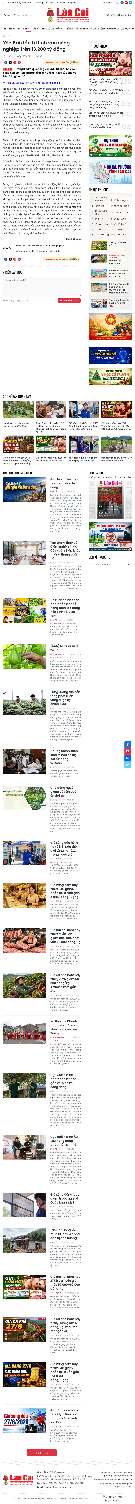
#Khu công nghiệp (55, 245)
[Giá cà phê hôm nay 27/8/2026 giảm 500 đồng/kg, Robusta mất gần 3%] (24, 1329)
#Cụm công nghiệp (25, 251)
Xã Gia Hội (119, 229)
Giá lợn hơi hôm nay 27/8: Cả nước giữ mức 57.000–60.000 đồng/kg (65, 1283)
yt (126, 2)
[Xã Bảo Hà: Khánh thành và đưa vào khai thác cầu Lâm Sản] (24, 1031)
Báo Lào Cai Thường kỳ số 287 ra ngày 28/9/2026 (109, 509)
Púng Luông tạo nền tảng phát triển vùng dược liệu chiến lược (65, 698)
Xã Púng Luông (121, 212)
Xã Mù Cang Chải (101, 212)
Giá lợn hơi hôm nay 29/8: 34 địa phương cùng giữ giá (106, 114)
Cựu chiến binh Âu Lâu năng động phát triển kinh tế (64, 1141)
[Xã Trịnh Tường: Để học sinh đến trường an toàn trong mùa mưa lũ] (99, 287)
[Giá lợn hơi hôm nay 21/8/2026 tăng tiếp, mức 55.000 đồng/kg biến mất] (110, 63)
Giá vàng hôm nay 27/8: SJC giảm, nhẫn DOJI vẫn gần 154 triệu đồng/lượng (64, 1372)
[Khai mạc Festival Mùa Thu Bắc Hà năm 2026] (99, 273)
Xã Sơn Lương (102, 234)
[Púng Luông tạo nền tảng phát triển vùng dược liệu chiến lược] (24, 702)
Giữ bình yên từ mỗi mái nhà (118, 259)
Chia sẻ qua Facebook (5, 62)
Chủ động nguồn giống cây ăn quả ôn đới (63, 792)
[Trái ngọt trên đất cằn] (99, 245)
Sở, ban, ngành (121, 200)
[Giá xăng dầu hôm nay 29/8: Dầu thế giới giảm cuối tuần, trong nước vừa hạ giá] (84, 411)
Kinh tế (28, 28)
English (109, 2)
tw (127, 764)
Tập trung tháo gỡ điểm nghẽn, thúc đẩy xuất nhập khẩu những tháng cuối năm (65, 551)
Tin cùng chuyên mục (17, 472)
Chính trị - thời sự (16, 28)
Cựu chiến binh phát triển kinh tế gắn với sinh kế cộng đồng (63, 1081)
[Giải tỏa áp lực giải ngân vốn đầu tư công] (24, 489)
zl (130, 2)
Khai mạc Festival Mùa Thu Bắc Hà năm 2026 (118, 273)
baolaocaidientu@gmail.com (58, 1487)
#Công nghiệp (35, 245)
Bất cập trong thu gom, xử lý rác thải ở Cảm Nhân (116, 459)
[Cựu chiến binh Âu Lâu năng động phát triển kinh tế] (24, 1147)
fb (122, 2)
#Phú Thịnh (55, 251)
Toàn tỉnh (100, 205)
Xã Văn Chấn (120, 234)
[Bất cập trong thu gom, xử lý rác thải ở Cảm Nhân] (116, 445)
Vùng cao (96, 477)
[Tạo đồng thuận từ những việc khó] (99, 303)
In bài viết (14, 62)
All (133, 28)
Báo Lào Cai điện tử (67, 15)
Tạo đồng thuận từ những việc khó (119, 301)
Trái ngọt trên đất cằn (118, 244)
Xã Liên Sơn (100, 229)
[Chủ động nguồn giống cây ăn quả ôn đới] (24, 798)
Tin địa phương (99, 189)
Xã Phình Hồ (120, 224)
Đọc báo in (125, 28)
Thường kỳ (110, 477)
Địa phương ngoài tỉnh (101, 199)
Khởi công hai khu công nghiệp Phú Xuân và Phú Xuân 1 (105, 126)
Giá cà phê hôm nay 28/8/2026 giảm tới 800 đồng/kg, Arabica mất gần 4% (65, 983)
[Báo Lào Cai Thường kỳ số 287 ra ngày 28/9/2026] (110, 499)
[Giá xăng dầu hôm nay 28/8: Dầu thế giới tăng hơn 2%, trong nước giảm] (24, 853)
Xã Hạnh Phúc (102, 224)
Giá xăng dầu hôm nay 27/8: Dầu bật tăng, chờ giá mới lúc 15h (106, 92)
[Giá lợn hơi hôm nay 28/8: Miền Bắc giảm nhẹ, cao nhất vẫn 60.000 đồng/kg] (24, 940)
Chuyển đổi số (99, 28)
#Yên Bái (20, 245)
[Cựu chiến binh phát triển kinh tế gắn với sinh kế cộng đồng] (24, 1085)
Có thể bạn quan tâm (17, 396)
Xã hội (35, 28)
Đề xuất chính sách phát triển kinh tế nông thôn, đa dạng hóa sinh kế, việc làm (65, 608)
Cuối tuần (125, 477)
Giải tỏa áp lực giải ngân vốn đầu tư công (64, 483)
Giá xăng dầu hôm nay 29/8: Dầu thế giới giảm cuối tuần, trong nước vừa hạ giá (84, 426)
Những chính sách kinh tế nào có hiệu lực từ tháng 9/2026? (64, 757)
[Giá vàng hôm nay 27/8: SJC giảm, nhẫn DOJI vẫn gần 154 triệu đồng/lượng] (24, 1374)
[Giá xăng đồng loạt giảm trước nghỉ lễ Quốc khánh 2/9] (24, 1205)
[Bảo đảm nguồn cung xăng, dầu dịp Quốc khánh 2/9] (84, 445)
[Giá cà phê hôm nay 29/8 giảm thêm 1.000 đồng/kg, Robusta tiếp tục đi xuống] (18, 445)
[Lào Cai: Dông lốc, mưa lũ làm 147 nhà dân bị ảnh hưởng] (24, 1240)
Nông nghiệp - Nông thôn (57, 656)
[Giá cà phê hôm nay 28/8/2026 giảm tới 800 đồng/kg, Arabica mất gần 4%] (24, 985)
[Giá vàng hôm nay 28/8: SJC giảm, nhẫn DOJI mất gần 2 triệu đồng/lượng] (24, 895)
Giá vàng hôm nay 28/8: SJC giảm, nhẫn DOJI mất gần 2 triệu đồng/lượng (65, 891)
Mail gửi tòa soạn (45, 2)
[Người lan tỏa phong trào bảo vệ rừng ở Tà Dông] (18, 411)
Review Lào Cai (113, 28)
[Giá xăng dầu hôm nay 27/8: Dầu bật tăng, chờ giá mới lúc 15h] (24, 1420)
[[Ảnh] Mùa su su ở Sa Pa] (24, 656)
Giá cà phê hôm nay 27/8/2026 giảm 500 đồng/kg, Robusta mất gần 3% (65, 1325)
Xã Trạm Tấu (120, 219)
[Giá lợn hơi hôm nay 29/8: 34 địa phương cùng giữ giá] (51, 445)
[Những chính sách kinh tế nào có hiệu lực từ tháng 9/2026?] (24, 761)
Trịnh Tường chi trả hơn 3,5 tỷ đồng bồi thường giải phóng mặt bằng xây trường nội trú (51, 427)
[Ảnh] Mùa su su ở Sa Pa (64, 648)
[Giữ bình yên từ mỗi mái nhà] (99, 258)
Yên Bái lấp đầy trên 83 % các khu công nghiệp (33, 82)
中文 (116, 2)
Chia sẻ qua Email (19, 62)
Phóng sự (87, 28)
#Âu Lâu (43, 251)
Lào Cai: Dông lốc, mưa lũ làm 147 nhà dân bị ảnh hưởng (65, 1234)
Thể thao (70, 28)
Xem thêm (42, 1452)
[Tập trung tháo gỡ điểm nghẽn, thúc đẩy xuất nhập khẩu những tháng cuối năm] (24, 553)
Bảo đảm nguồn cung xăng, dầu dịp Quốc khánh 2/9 (83, 459)
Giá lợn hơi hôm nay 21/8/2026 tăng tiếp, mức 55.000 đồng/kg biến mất (105, 82)
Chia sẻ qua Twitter (10, 62)
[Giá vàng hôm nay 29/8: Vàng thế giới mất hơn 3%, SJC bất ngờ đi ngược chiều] (116, 411)
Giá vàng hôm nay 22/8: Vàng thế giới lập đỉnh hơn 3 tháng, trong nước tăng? (104, 104)
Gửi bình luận (71, 300)
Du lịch (51, 28)
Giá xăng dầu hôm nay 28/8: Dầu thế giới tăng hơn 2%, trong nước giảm (64, 849)
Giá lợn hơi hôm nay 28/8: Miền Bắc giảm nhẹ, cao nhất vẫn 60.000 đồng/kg (65, 936)
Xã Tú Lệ (99, 219)
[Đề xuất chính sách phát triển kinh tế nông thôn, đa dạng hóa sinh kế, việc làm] (24, 610)
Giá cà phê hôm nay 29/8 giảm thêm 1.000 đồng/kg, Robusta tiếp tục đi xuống (17, 460)
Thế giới (78, 28)
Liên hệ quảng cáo (67, 2)
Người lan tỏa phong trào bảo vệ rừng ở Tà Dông (16, 425)
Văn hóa (43, 28)
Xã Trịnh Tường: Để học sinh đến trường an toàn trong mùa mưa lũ (119, 288)
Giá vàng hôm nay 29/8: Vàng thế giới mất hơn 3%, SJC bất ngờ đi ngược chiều (116, 426)
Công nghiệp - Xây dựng (57, 1039)
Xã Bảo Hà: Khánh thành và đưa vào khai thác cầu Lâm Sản (64, 1027)
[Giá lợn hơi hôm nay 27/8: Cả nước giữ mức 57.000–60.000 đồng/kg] (24, 1287)
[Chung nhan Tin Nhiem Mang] (117, 1499)
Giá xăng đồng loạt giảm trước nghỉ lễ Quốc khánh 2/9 (64, 1199)
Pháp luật (60, 28)
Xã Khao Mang (121, 205)
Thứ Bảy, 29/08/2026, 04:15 (18, 2)
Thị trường (55, 859)
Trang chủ (5, 28)
